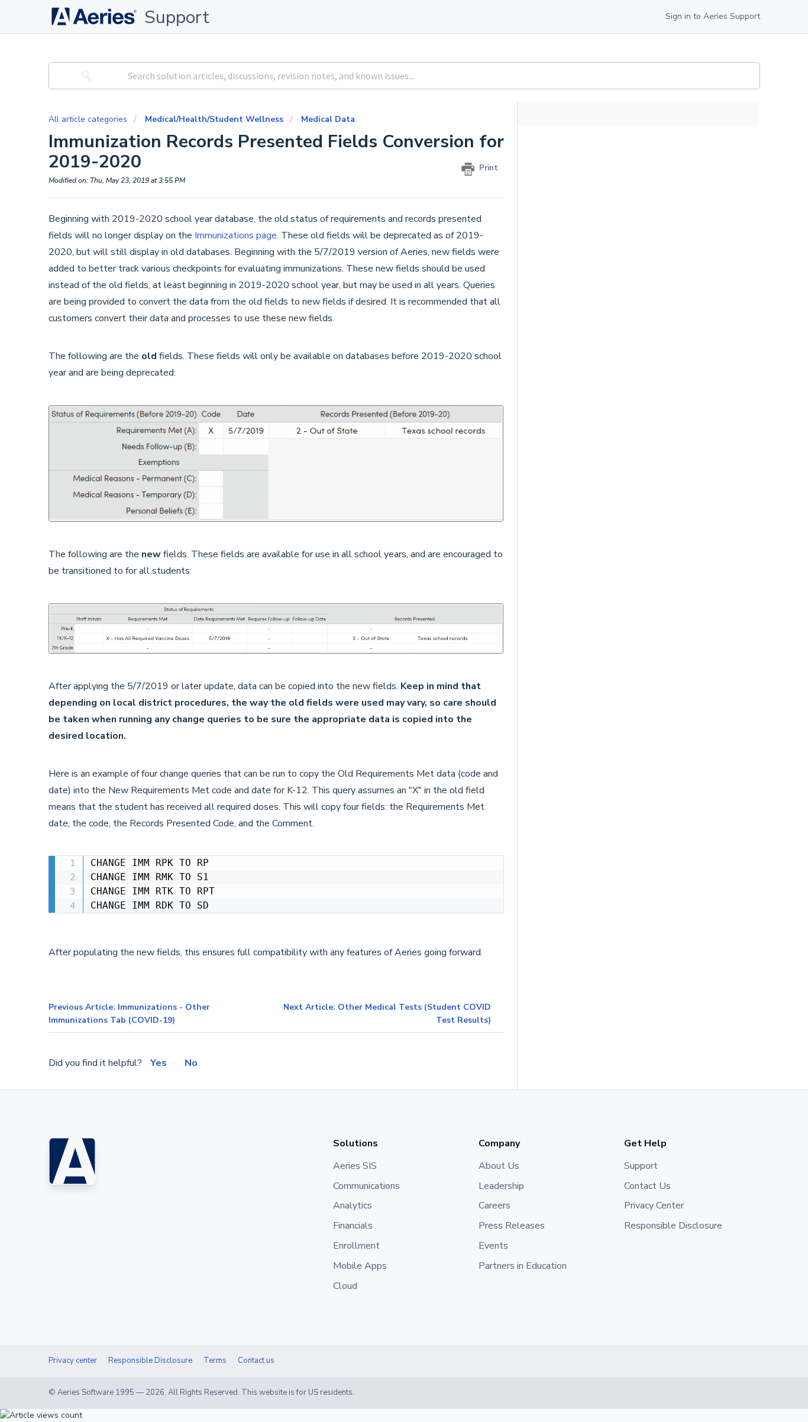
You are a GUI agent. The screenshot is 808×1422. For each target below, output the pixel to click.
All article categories (89, 119)
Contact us (256, 1360)
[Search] (84, 76)
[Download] (382, 570)
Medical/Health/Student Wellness (214, 119)
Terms (215, 1360)
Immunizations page (236, 235)
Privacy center (73, 1360)
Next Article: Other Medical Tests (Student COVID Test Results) (387, 1013)
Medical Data (328, 119)
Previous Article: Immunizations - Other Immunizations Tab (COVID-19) (129, 1013)
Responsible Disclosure (150, 1360)
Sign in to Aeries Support (712, 16)
